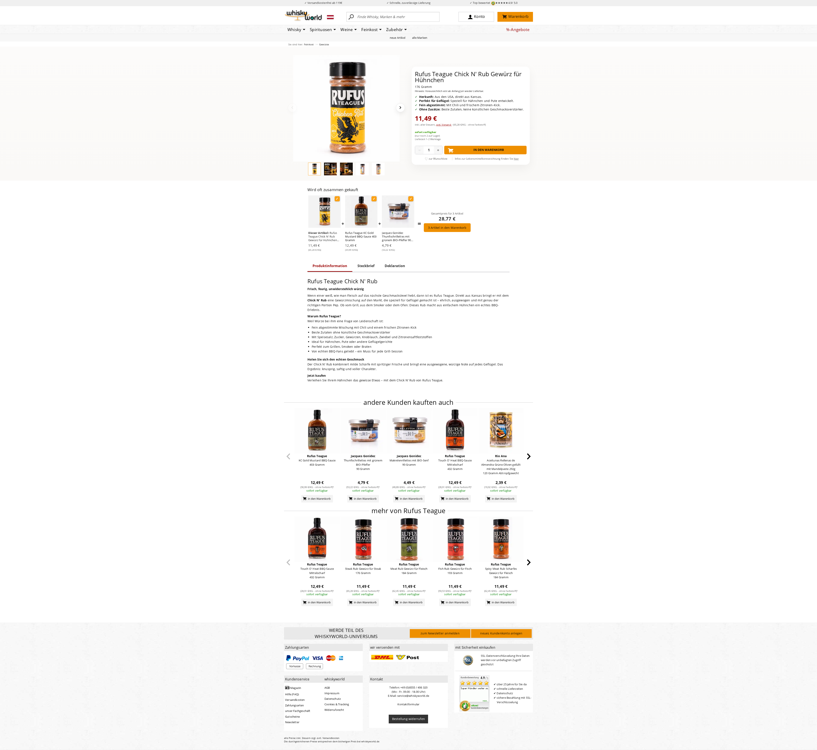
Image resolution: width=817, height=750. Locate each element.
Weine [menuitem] (346, 29)
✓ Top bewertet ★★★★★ (494, 3)
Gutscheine (292, 717)
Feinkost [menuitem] (369, 29)
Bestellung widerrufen (408, 719)
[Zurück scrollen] (288, 456)
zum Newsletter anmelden (440, 633)
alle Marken (419, 38)
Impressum (331, 693)
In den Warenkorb (488, 150)
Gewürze (324, 44)
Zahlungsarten (294, 705)
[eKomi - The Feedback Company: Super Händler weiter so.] (474, 693)
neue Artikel (397, 38)
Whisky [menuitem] (294, 29)
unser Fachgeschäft (297, 711)
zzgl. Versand (444, 124)
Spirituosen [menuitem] (321, 29)
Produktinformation (330, 265)
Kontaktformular (408, 704)
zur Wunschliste (438, 158)
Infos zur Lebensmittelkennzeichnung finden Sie (487, 158)
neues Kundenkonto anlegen (501, 633)
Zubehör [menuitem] (394, 29)
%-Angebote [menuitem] (518, 29)
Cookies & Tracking (336, 704)
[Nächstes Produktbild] (400, 107)
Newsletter (292, 722)
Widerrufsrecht (334, 710)
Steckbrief (365, 265)
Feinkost (309, 44)
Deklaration (395, 265)
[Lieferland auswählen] (330, 17)
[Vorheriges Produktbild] (292, 107)
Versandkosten (295, 700)
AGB (327, 688)
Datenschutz (332, 699)
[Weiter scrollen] (529, 456)
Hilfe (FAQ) (292, 694)
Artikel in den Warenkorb (447, 228)
